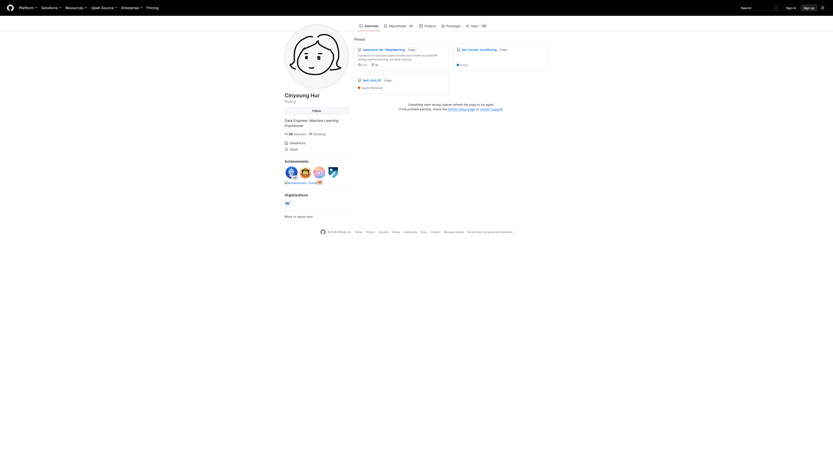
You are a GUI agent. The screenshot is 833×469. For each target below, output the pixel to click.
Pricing (153, 8)
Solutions (49, 8)
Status (396, 232)
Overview (371, 26)
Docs (424, 232)
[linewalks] (288, 202)
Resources (75, 8)
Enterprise (130, 8)
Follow (316, 111)
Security (384, 232)
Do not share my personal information (490, 232)
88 (376, 65)
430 (364, 65)
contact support (491, 109)
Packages (453, 26)
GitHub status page (461, 109)
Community (410, 232)
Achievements (296, 161)
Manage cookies (454, 232)
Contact (435, 232)
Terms (358, 232)
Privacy (370, 232)
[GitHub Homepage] (323, 232)
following (317, 134)
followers (298, 134)
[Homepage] (10, 7)
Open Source (102, 8)
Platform (26, 8)
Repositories (401, 26)
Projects (430, 26)
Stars (478, 26)
